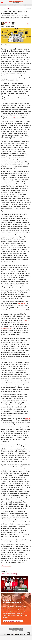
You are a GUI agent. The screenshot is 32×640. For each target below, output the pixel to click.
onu (8, 573)
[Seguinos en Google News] (27, 24)
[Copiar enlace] (24, 638)
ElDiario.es (16, 118)
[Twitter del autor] (6, 24)
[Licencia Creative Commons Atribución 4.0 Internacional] (7, 634)
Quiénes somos (16, 633)
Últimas (6, 5)
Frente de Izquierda (16, 5)
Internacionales (5, 9)
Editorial (10, 5)
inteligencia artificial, (7, 328)
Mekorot (27, 419)
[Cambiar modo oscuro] (28, 633)
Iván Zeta (7, 22)
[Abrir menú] (2, 2)
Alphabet (26, 320)
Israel (3, 573)
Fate (26, 5)
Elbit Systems (21, 304)
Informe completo (6, 566)
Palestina (23, 5)
